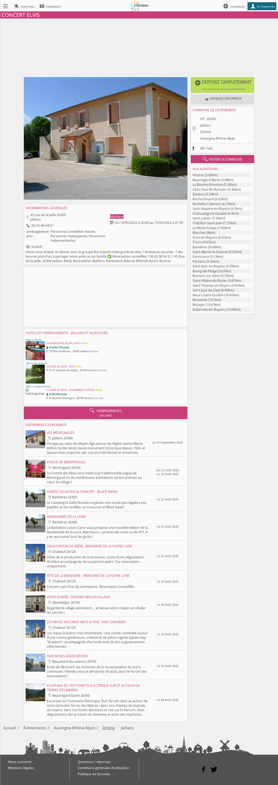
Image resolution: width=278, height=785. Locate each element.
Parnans (199, 261)
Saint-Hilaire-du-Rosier (210, 280)
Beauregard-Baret (206, 180)
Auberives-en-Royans (209, 309)
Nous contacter (20, 762)
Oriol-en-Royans (205, 237)
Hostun (198, 175)
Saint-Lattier (202, 218)
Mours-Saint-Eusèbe (208, 295)
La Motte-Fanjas (205, 228)
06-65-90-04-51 (42, 225)
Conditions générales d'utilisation (103, 768)
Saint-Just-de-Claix (206, 290)
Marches (199, 232)
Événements (34, 727)
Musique (116, 216)
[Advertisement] (139, 47)
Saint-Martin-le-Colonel (210, 252)
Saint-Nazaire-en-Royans (211, 208)
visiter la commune (222, 159)
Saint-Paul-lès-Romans (210, 189)
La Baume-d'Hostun (208, 184)
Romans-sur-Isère (206, 275)
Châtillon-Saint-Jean (207, 223)
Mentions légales (21, 768)
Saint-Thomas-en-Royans (212, 285)
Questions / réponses (94, 762)
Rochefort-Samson (207, 204)
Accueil (9, 727)
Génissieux (201, 256)
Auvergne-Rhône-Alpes (217, 138)
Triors (197, 242)
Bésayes (199, 304)
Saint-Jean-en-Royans (209, 266)
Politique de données (94, 774)
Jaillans (205, 125)
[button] (222, 85)
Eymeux (199, 194)
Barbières (200, 247)
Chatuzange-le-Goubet (210, 213)
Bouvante (200, 299)
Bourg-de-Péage (205, 271)
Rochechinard (203, 199)
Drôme (205, 132)
